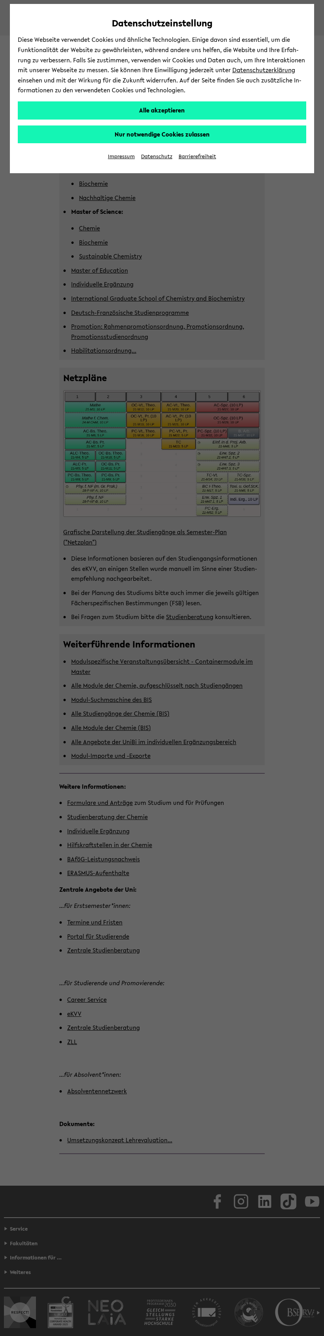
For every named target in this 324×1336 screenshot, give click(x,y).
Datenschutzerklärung (263, 69)
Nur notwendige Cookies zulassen (162, 134)
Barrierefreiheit (197, 156)
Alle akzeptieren (162, 110)
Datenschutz (156, 156)
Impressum (121, 156)
